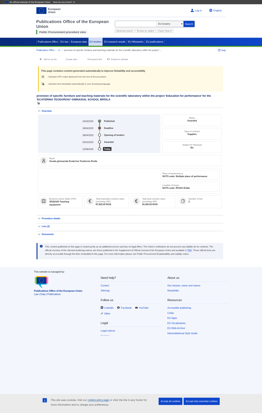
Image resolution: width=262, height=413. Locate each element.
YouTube (144, 308)
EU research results (114, 41)
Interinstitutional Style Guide (182, 333)
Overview (47, 111)
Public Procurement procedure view (62, 32)
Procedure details (51, 218)
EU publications (154, 41)
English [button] (217, 10)
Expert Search (165, 31)
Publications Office (48, 41)
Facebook (126, 308)
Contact (105, 285)
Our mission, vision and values (183, 285)
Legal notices (108, 330)
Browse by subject (145, 31)
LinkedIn (109, 308)
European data (79, 41)
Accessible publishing (179, 308)
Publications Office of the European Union (58, 291)
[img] (43, 77)
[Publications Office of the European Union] (48, 10)
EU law (64, 41)
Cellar (170, 313)
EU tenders (95, 41)
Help (223, 50)
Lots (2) (46, 226)
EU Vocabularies (176, 323)
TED (189, 250)
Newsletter (173, 290)
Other (107, 313)
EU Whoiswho (135, 41)
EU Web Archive (176, 328)
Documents (48, 234)
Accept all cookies (170, 401)
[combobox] (135, 24)
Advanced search (124, 31)
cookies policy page (98, 400)
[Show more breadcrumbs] (59, 50)
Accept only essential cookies (202, 401)
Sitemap (105, 290)
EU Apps (172, 318)
